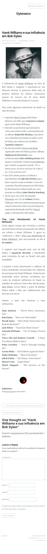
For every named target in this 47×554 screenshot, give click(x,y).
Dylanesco (23, 13)
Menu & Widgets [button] (37, 6)
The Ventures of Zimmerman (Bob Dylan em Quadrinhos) (24, 406)
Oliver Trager (20, 117)
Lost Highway (37, 162)
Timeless (9, 199)
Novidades (17, 43)
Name (5, 485)
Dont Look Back (30, 148)
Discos (31, 41)
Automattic (41, 540)
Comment (6, 457)
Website (5, 499)
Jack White (7, 287)
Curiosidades (23, 41)
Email (5, 492)
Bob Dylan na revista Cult (11, 413)
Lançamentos (7, 43)
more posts (10, 392)
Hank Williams (25, 83)
